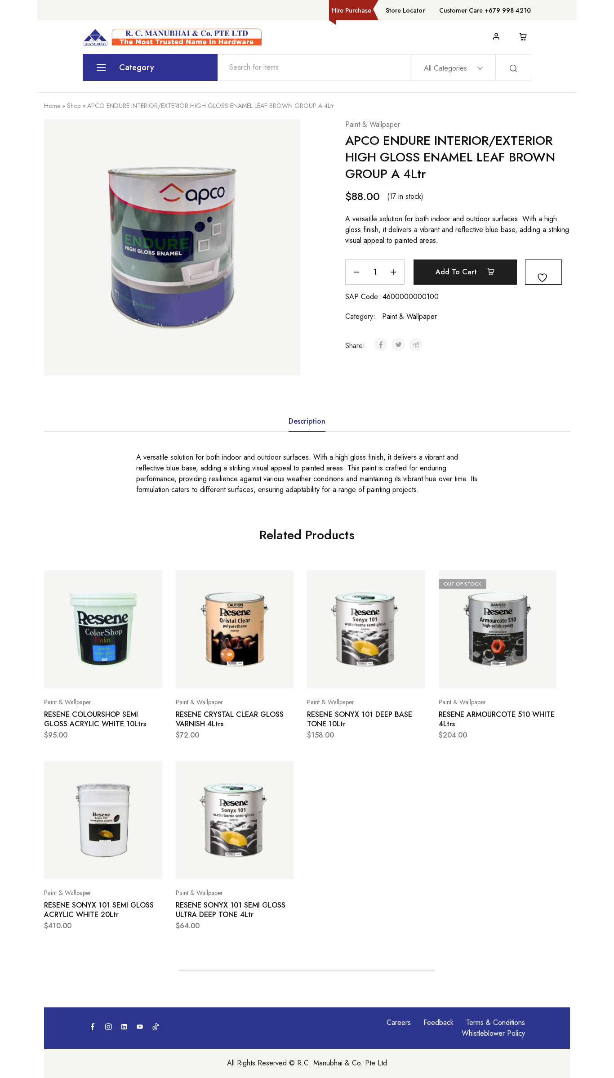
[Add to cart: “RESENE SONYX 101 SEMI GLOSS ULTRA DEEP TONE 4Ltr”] (212, 866)
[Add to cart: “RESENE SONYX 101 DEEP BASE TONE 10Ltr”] (343, 675)
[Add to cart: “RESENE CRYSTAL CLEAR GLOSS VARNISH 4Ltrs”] (212, 675)
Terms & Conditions (495, 1022)
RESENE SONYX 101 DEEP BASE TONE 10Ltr (359, 719)
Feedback (438, 1022)
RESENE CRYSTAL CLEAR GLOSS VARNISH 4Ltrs (230, 719)
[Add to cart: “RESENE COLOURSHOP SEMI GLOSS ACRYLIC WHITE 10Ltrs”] (80, 675)
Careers (399, 1022)
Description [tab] (307, 421)
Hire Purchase (351, 10)
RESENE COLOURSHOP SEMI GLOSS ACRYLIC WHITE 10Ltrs (95, 719)
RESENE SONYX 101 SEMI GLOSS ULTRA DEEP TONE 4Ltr (230, 910)
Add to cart (457, 272)
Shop (73, 105)
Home (52, 105)
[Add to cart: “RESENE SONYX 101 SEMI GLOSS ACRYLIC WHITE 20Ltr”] (80, 866)
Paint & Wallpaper (372, 124)
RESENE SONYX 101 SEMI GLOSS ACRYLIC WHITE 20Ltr (99, 910)
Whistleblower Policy (493, 1033)
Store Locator (405, 10)
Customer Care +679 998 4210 (485, 10)
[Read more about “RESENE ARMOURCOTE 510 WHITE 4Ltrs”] (475, 675)
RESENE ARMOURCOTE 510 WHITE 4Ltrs (497, 719)
